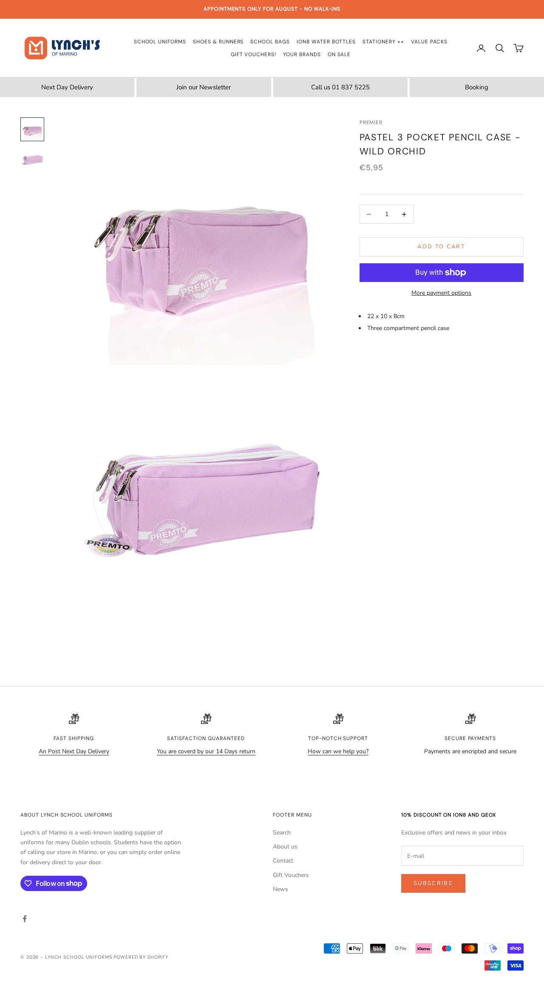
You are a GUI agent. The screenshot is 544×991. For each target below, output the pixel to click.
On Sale (339, 54)
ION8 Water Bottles (326, 41)
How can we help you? (338, 751)
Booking (476, 87)
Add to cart (441, 247)
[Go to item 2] (32, 160)
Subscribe (433, 883)
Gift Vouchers (291, 875)
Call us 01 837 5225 (340, 87)
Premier (371, 122)
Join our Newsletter (203, 87)
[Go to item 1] (32, 129)
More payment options (441, 293)
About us (285, 847)
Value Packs (429, 41)
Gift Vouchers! (253, 54)
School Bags (270, 41)
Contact (283, 861)
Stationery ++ (383, 41)
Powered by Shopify (140, 957)
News (280, 889)
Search (282, 833)
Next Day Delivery (67, 87)
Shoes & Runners (218, 41)
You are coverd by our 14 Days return (206, 751)
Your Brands (302, 54)
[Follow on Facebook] (24, 918)
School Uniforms (160, 41)
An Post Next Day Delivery (74, 751)
